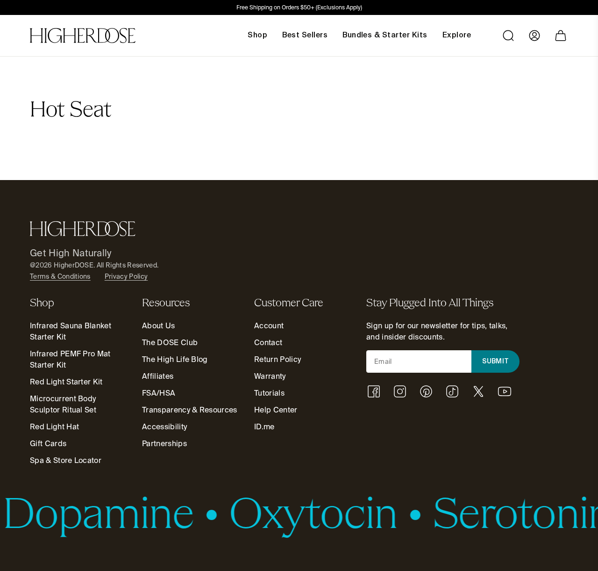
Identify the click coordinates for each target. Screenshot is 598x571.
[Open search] (508, 35)
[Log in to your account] (534, 35)
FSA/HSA (158, 393)
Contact (268, 342)
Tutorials (269, 393)
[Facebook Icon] (373, 391)
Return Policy (277, 359)
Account (269, 326)
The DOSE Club (170, 342)
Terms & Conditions (60, 276)
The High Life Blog (175, 359)
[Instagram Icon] (399, 391)
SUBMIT (495, 361)
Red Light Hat (54, 427)
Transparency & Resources (189, 410)
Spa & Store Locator (65, 460)
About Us (158, 326)
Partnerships (164, 443)
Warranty (270, 376)
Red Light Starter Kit (66, 382)
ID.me (264, 427)
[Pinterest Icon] (426, 391)
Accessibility (164, 427)
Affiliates (157, 376)
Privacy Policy (126, 276)
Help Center (276, 410)
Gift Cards (48, 443)
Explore (456, 35)
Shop (257, 35)
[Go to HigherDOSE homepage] (82, 35)
